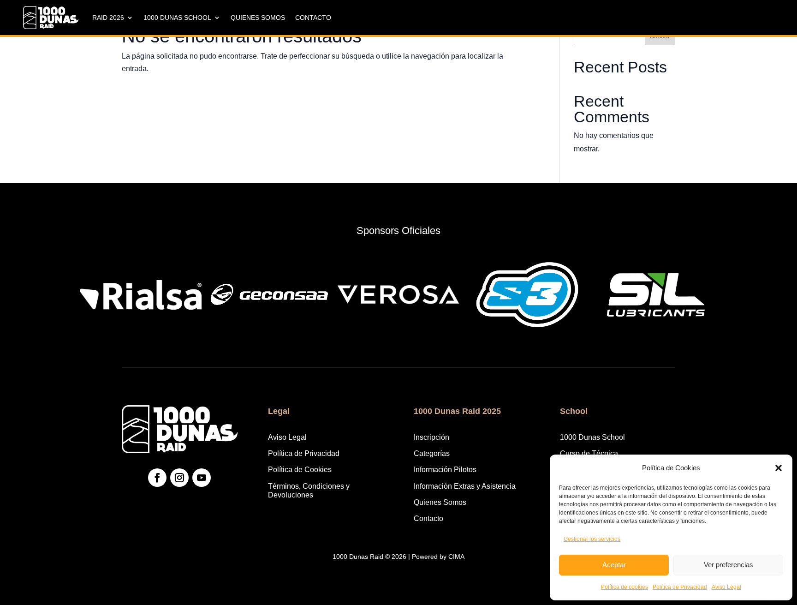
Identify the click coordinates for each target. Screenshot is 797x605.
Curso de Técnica (589, 453)
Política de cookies (624, 587)
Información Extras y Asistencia (465, 486)
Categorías (432, 453)
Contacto (313, 17)
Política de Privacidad (680, 587)
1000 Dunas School (177, 17)
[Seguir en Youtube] (201, 477)
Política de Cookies (300, 469)
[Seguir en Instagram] (179, 477)
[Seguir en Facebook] (157, 477)
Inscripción (431, 437)
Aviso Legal (726, 587)
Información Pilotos (445, 469)
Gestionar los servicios (592, 539)
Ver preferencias (728, 565)
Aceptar (614, 565)
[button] (778, 468)
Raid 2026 (108, 17)
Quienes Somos (258, 17)
